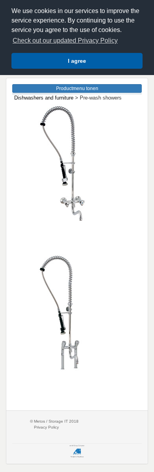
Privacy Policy (46, 427)
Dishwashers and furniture (43, 98)
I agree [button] (77, 61)
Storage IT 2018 (64, 421)
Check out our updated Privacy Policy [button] (65, 40)
